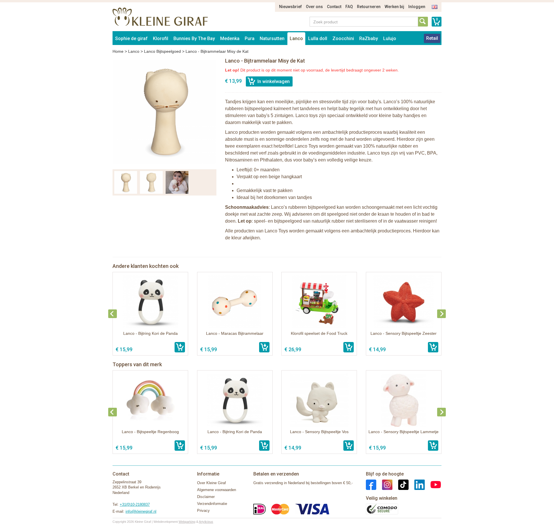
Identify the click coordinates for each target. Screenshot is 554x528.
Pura (249, 38)
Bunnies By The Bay (194, 38)
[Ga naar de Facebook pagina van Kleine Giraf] (371, 484)
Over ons (314, 6)
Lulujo (389, 38)
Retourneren (369, 6)
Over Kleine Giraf (211, 483)
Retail (432, 38)
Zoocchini (343, 38)
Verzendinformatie (212, 503)
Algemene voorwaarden (216, 490)
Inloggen (416, 6)
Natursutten (272, 38)
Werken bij (394, 6)
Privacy (203, 510)
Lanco (296, 38)
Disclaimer (206, 497)
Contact (334, 6)
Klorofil (160, 38)
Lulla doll (317, 38)
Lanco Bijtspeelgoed (162, 51)
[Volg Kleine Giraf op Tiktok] (400, 484)
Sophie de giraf (131, 38)
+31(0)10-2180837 (135, 504)
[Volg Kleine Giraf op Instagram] (384, 484)
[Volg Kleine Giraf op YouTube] (433, 484)
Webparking (187, 521)
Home (118, 51)
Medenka (229, 38)
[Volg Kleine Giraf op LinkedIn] (417, 484)
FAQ (349, 6)
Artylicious (206, 521)
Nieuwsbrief (290, 6)
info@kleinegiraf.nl (141, 511)
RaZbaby (368, 38)
